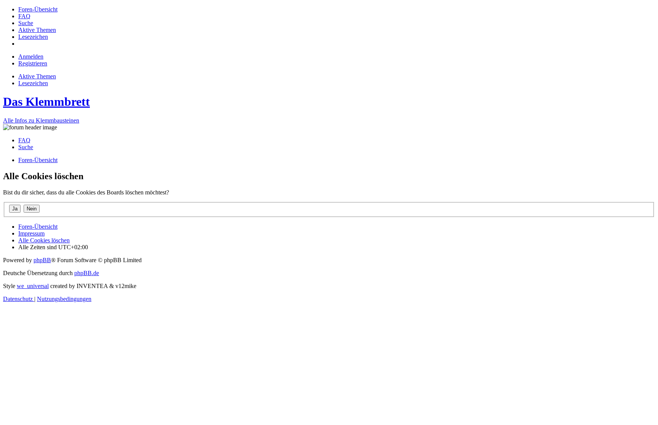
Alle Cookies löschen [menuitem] (44, 240)
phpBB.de (86, 273)
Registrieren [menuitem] (32, 63)
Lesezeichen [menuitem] (33, 83)
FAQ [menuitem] (24, 140)
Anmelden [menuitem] (30, 56)
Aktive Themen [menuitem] (37, 76)
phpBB (42, 260)
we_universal (33, 286)
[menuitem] (37, 9)
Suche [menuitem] (25, 147)
